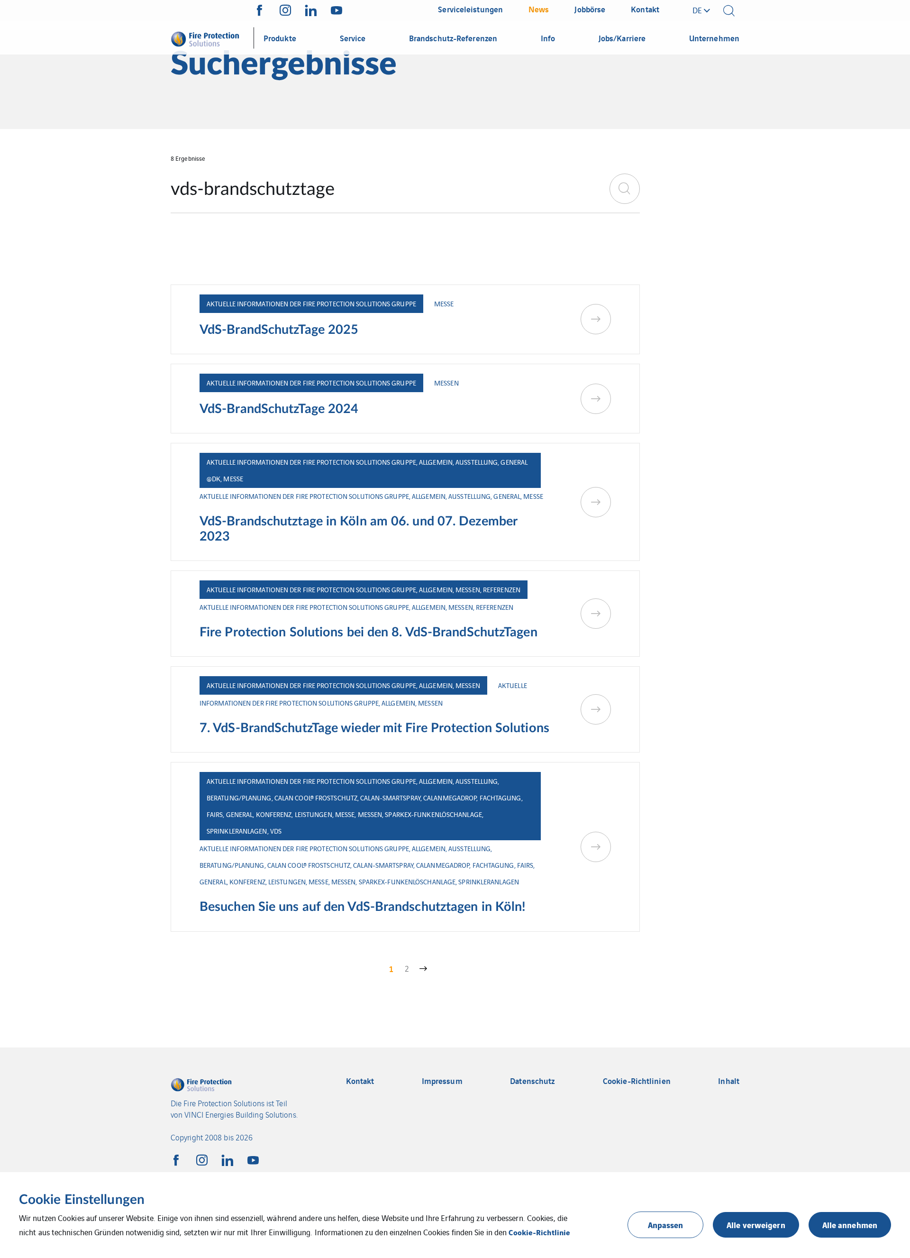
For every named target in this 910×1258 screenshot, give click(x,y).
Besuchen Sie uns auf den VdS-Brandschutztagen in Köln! (363, 907)
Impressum (442, 1081)
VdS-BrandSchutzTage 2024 (279, 409)
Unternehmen (714, 38)
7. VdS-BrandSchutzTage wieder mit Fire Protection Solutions (374, 728)
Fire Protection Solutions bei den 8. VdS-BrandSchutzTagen (368, 632)
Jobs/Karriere (622, 38)
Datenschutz (532, 1081)
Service (353, 38)
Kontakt (360, 1081)
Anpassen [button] (665, 1224)
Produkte (280, 38)
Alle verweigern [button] (756, 1224)
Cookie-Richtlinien (637, 1081)
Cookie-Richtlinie (539, 1232)
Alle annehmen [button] (849, 1224)
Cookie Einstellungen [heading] (82, 1199)
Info (548, 38)
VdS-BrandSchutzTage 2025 (279, 330)
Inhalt (728, 1081)
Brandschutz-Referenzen (453, 38)
